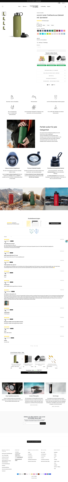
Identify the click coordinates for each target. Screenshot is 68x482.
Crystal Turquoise (45, 34)
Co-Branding (43, 6)
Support (48, 6)
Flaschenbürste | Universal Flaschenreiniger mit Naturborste (52, 365)
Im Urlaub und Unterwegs (45, 459)
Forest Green (52, 31)
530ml (52, 25)
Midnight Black (40, 31)
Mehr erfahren (55, 406)
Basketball (55, 452)
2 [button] (32, 345)
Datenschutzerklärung (5, 467)
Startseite (38, 12)
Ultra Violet (62, 31)
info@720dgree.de (20, 457)
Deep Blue (48, 31)
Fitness (55, 454)
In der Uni (42, 457)
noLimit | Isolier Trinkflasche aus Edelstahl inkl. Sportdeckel (16, 365)
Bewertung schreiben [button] (55, 223)
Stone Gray (43, 31)
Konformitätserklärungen (6, 463)
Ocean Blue (40, 34)
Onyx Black (38, 31)
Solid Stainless (55, 34)
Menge (38, 45)
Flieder (59, 34)
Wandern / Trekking (57, 466)
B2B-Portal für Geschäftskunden (7, 453)
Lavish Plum (59, 31)
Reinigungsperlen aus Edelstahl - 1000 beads (40, 365)
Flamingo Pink (38, 34)
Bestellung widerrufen (34, 441)
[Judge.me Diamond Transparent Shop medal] (36, 231)
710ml (48, 25)
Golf (54, 457)
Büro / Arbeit (43, 452)
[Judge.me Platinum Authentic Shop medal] (32, 231)
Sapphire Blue (45, 31)
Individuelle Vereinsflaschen (32, 459)
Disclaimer (3, 465)
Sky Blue (43, 34)
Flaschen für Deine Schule (32, 461)
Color (41, 28)
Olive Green (55, 31)
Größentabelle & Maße (51, 70)
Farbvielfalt (30, 454)
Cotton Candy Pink (57, 34)
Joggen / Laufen (56, 461)
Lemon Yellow (50, 34)
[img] (6, 239)
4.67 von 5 (14, 222)
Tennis (55, 463)
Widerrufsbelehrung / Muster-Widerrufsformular (6, 461)
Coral (64, 31)
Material (51, 75)
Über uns (25, 6)
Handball (55, 459)
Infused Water (30, 457)
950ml (44, 25)
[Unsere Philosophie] (34, 388)
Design (29, 452)
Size (38, 23)
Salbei (62, 34)
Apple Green (48, 34)
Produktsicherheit (51, 78)
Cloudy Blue (64, 34)
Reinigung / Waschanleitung (51, 81)
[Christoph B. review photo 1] (6, 303)
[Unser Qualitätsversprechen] (12, 388)
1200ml (39, 25)
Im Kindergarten (43, 454)
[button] (39, 20)
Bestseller (41, 12)
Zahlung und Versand (5, 457)
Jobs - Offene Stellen (5, 455)
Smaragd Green (50, 31)
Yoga (55, 468)
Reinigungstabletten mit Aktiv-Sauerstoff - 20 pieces (28, 365)
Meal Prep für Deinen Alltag (45, 461)
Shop (19, 6)
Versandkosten (44, 39)
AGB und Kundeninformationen (7, 469)
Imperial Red (57, 31)
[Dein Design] (55, 388)
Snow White (52, 34)
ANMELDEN (42, 423)
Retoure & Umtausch (5, 458)
